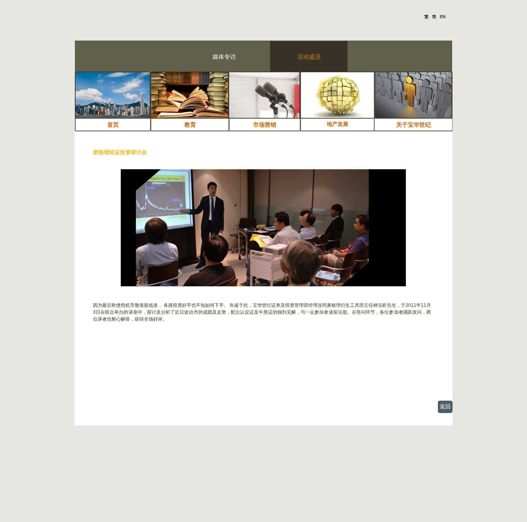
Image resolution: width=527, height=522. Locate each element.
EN (442, 16)
